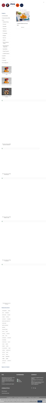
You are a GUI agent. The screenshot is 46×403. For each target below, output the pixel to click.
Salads (4, 40)
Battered (4, 30)
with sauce (4, 360)
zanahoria (9, 360)
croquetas (8, 318)
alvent (9, 310)
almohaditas (4, 310)
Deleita (3, 58)
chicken (7, 316)
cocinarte (4, 318)
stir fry (3, 354)
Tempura (4, 28)
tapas (7, 354)
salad (9, 348)
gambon (3, 327)
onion (3, 343)
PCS (3, 20)
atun (3, 312)
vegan (3, 356)
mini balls (9, 337)
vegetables (7, 356)
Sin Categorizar (5, 62)
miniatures (4, 337)
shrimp (3, 352)
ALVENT (4, 55)
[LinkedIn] (35, 388)
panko (7, 343)
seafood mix (8, 350)
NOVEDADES (5, 15)
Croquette (5, 33)
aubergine (7, 312)
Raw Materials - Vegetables (6, 46)
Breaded (4, 26)
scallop (3, 350)
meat (3, 335)
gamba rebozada (5, 325)
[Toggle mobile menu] (43, 2)
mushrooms (4, 341)
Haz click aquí (4, 391)
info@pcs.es (36, 384)
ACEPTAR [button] (39, 401)
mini (6, 335)
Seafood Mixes (6, 21)
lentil (7, 331)
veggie (3, 358)
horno (3, 331)
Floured (4, 24)
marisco (3, 333)
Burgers (4, 35)
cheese (3, 316)
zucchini (3, 362)
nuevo (9, 341)
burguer (8, 314)
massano (8, 333)
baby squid (4, 314)
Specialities (5, 48)
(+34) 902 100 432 (37, 383)
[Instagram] (33, 388)
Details (23, 27)
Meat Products (6, 51)
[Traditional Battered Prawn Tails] (23, 16)
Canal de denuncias (5, 393)
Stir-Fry (4, 37)
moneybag (4, 339)
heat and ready (4, 329)
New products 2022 (6, 17)
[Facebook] (31, 388)
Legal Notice (37, 397)
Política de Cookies (33, 401)
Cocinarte (4, 60)
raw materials (4, 348)
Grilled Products (6, 53)
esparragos (4, 323)
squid (7, 352)
